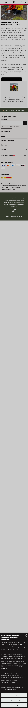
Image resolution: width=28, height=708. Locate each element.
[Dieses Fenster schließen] (25, 635)
